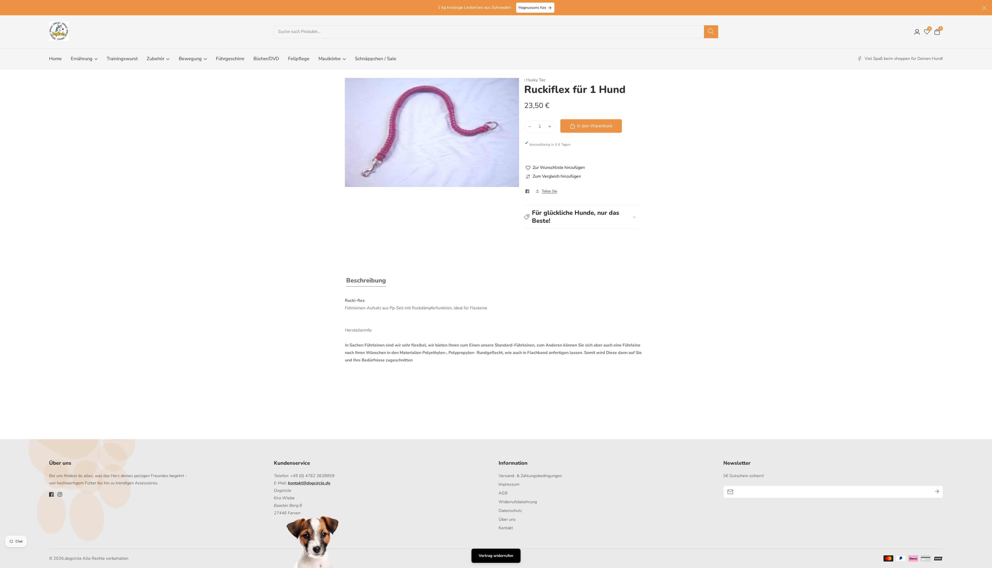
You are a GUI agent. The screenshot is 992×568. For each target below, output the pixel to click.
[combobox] (496, 31)
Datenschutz (510, 511)
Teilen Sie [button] (549, 191)
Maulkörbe (330, 59)
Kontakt (506, 528)
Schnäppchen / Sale (375, 59)
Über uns (507, 519)
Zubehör (155, 59)
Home (55, 59)
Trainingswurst (122, 59)
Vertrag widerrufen (496, 555)
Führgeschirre (230, 59)
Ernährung (81, 59)
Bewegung (191, 59)
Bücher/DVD (266, 59)
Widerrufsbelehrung (518, 502)
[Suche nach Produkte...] (711, 31)
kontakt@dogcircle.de (309, 483)
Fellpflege (298, 59)
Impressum (509, 484)
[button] (581, 217)
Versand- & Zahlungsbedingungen (530, 476)
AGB (503, 493)
